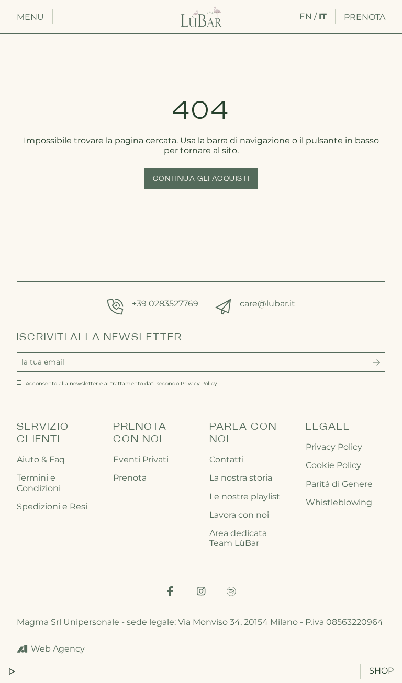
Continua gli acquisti (201, 179)
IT (323, 16)
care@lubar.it (267, 304)
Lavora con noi (239, 515)
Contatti (226, 459)
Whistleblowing (339, 502)
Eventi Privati (141, 459)
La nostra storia (240, 478)
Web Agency (58, 649)
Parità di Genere (339, 484)
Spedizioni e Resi (52, 506)
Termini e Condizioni (39, 483)
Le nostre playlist (244, 497)
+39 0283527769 (165, 304)
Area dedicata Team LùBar (238, 538)
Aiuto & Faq (41, 459)
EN (305, 16)
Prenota (364, 17)
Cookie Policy (333, 465)
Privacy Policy (334, 447)
